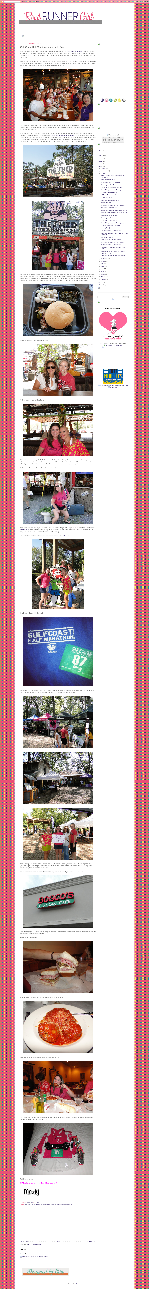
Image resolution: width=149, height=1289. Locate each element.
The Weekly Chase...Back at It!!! (110, 200)
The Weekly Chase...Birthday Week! (111, 182)
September (104, 259)
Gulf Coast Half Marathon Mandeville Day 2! (114, 210)
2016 (101, 156)
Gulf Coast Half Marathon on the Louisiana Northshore (39, 1204)
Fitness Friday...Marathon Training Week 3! (113, 205)
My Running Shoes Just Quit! (109, 220)
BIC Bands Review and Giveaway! (111, 195)
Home (58, 1241)
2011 (101, 282)
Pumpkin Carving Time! (108, 180)
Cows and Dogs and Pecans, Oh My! (111, 187)
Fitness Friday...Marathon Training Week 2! (113, 223)
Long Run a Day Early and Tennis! (111, 240)
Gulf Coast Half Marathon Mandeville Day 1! (114, 213)
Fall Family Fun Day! (107, 197)
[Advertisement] (58, 1224)
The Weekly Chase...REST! (109, 215)
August (103, 261)
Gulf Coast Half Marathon (74, 51)
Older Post (92, 1241)
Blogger (78, 1284)
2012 (101, 166)
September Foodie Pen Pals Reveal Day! (113, 255)
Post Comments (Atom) (35, 1244)
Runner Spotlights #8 (107, 237)
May (102, 269)
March (103, 274)
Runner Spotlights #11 (107, 185)
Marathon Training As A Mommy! (110, 225)
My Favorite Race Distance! (109, 192)
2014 (101, 161)
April (102, 271)
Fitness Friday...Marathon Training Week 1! (113, 242)
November (104, 171)
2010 (101, 285)
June (102, 266)
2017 (101, 153)
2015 (101, 158)
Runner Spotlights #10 (107, 202)
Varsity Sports (24, 530)
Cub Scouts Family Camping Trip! (111, 230)
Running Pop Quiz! (106, 228)
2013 (101, 163)
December (104, 168)
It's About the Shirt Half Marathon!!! (111, 245)
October (103, 173)
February (104, 276)
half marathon (58, 1204)
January (103, 279)
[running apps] (103, 385)
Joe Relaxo (65, 536)
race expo (65, 1204)
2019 (101, 151)
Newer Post (24, 1241)
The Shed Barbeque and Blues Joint (62, 135)
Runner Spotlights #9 (107, 218)
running (70, 1204)
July (102, 264)
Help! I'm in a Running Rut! (108, 207)
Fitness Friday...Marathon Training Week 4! (113, 190)
